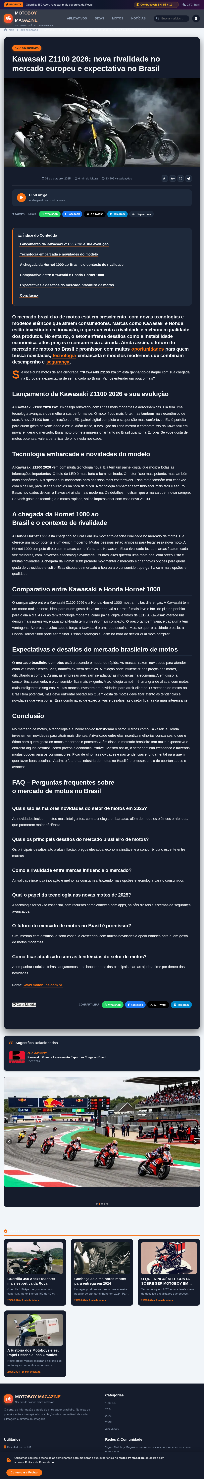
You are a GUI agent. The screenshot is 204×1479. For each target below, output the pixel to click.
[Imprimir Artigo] (188, 178)
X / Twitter (96, 213)
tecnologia (64, 355)
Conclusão (29, 295)
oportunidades (147, 349)
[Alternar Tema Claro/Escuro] (196, 18)
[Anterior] (9, 1142)
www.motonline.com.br (43, 985)
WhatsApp (51, 213)
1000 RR (110, 1403)
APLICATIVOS (77, 18)
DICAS (99, 18)
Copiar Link (144, 214)
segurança (57, 361)
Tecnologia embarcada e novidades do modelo (59, 254)
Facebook (74, 213)
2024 (108, 1409)
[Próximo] (195, 1142)
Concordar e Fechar (24, 1472)
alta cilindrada (29, 29)
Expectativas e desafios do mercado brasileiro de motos (67, 285)
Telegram (119, 213)
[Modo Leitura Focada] (181, 178)
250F (108, 1422)
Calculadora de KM (18, 1447)
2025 (108, 1415)
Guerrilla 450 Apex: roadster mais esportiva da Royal (59, 4)
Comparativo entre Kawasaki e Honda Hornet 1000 (62, 275)
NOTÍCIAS (138, 18)
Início (11, 29)
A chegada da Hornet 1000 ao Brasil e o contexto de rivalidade (72, 265)
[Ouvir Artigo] (21, 197)
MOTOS (117, 18)
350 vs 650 (112, 1428)
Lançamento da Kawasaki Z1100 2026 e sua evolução (64, 244)
